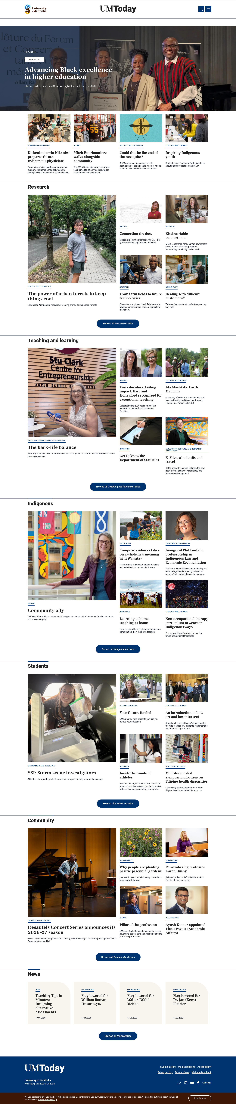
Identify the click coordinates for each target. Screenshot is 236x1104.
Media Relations (186, 1066)
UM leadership (172, 918)
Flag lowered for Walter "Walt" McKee (140, 999)
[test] (179, 1083)
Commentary (172, 287)
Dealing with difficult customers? (183, 296)
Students (124, 766)
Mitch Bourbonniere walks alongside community (90, 156)
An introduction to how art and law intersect (184, 714)
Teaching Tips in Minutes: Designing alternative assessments (49, 1003)
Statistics (124, 449)
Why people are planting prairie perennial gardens (141, 869)
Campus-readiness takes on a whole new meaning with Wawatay (140, 554)
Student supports (128, 706)
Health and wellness (175, 766)
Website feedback (201, 1072)
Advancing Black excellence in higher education (68, 73)
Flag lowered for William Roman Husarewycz (94, 999)
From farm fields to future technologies (141, 296)
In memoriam (171, 860)
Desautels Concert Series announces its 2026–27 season (72, 930)
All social (206, 1082)
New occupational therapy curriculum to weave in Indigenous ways (187, 623)
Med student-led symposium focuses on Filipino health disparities (186, 777)
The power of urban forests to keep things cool (67, 296)
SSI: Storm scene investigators (62, 773)
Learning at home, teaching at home (135, 621)
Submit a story (168, 1066)
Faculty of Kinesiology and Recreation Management (184, 450)
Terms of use (182, 1072)
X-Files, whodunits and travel (184, 459)
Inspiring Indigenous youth (183, 154)
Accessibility (204, 1066)
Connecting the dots (136, 233)
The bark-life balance (52, 447)
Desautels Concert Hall (39, 920)
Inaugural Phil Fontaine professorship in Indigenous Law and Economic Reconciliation (186, 556)
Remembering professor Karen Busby (185, 869)
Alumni (77, 146)
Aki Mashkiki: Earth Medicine (182, 389)
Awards (123, 227)
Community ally (46, 610)
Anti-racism (34, 60)
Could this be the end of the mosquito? (139, 154)
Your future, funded (135, 712)
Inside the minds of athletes (135, 775)
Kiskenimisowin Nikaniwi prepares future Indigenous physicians (49, 156)
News (38, 989)
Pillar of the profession (138, 925)
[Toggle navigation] (208, 9)
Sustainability (127, 860)
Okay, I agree (200, 1098)
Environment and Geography (41, 766)
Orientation (125, 543)
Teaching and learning (39, 146)
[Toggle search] (201, 9)
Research (170, 227)
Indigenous (125, 612)
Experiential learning (176, 380)
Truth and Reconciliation (178, 543)
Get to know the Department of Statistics (139, 458)
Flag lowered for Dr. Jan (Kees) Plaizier (186, 999)
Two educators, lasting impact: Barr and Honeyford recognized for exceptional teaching (141, 393)
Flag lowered (87, 989)
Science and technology (131, 146)
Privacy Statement (47, 1099)
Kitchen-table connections (177, 235)
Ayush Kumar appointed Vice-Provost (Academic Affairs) (185, 929)
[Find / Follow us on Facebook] (197, 1083)
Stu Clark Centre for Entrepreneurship (47, 440)
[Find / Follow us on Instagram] (186, 1083)
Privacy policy (165, 1072)
